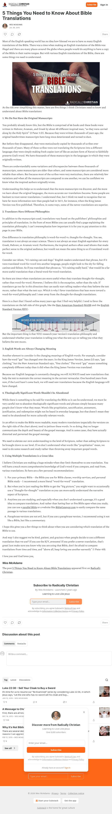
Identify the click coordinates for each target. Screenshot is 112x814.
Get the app (70, 800)
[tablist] (15, 644)
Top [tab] (5, 680)
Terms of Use (70, 756)
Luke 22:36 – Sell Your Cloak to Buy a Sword (28, 688)
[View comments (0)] (12, 34)
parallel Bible (29, 507)
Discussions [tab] (24, 680)
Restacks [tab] (21, 643)
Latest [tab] (13, 680)
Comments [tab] (9, 643)
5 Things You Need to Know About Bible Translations (41, 568)
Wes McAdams (15, 25)
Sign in (104, 4)
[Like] (5, 34)
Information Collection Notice (55, 759)
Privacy (55, 793)
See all (8, 748)
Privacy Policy (78, 759)
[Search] (107, 680)
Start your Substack (48, 800)
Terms (63, 793)
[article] (56, 695)
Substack (41, 807)
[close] (84, 712)
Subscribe (91, 4)
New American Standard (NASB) (73, 305)
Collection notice (76, 793)
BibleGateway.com (66, 507)
